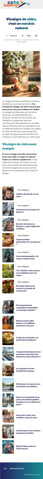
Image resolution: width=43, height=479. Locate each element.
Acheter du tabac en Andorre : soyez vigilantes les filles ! (28, 226)
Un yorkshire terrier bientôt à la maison (25, 369)
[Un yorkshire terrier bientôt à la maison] (8, 369)
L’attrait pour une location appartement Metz (28, 431)
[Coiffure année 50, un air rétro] (8, 193)
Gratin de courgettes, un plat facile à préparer (27, 338)
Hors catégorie (15, 40)
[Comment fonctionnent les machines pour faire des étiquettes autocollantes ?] (8, 354)
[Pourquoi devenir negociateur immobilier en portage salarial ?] (8, 307)
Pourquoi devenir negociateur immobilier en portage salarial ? (27, 307)
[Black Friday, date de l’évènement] (8, 447)
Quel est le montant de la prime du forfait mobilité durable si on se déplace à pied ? (28, 400)
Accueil (7, 40)
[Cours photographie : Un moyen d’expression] (8, 255)
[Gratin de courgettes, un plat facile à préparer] (8, 338)
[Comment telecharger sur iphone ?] (8, 209)
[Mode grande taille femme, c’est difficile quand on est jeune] (8, 323)
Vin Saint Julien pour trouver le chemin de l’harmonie (25, 288)
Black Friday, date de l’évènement (26, 447)
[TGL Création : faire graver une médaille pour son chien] (8, 271)
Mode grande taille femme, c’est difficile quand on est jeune (25, 323)
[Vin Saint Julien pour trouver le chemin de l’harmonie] (8, 286)
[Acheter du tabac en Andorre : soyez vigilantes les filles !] (8, 224)
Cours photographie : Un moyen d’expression (27, 257)
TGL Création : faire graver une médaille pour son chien (28, 272)
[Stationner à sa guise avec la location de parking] (8, 385)
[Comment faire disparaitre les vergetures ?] (8, 240)
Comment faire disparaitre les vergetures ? (28, 241)
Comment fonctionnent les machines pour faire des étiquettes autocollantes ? (28, 354)
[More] (36, 35)
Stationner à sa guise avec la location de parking (28, 385)
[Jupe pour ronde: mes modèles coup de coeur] (8, 416)
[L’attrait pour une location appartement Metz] (8, 431)
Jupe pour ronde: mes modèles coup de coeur (26, 416)
